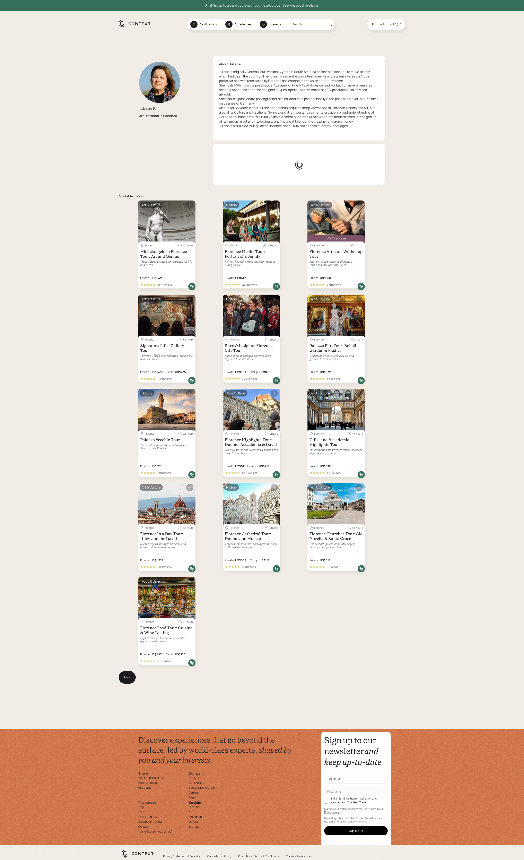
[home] (137, 28)
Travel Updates (147, 817)
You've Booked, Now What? (155, 831)
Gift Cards (144, 787)
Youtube (194, 826)
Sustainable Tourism (202, 787)
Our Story (195, 778)
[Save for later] (189, 205)
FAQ (140, 812)
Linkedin (194, 822)
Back (127, 677)
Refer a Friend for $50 (152, 778)
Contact (143, 826)
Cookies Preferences (299, 856)
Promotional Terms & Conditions (258, 856)
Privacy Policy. (332, 812)
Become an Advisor (150, 822)
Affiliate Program (148, 783)
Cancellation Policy (219, 856)
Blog (141, 807)
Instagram (195, 817)
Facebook (194, 807)
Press (192, 797)
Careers (194, 792)
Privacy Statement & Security (181, 856)
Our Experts (196, 783)
